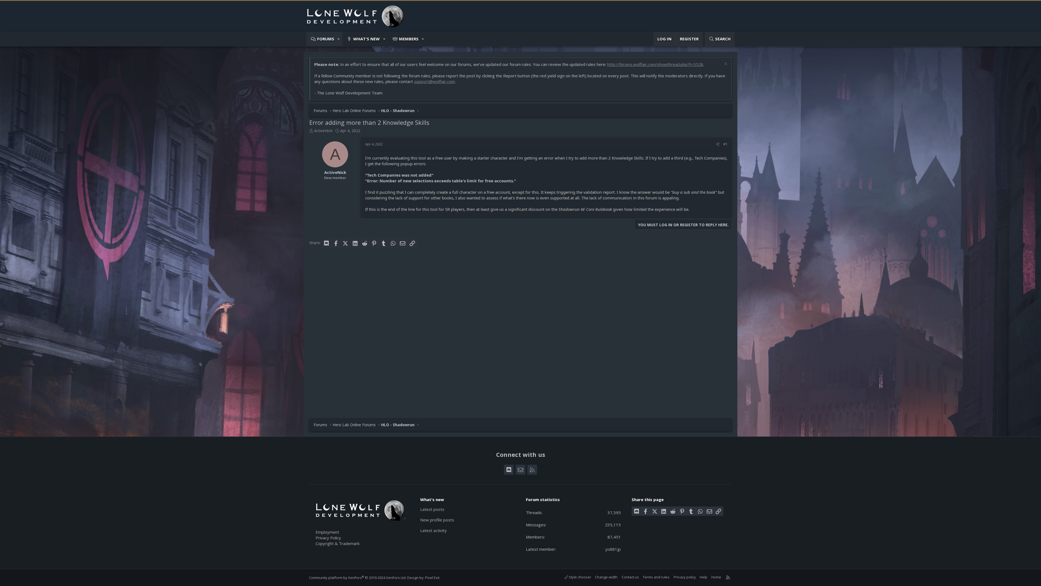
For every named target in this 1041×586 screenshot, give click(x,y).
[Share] (717, 144)
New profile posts (437, 520)
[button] (339, 39)
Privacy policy (685, 577)
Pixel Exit (432, 577)
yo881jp (613, 549)
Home (716, 577)
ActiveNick (323, 130)
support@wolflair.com (434, 81)
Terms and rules (656, 577)
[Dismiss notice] (725, 64)
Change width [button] (606, 577)
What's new (366, 39)
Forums (325, 39)
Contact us (630, 577)
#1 (725, 144)
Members (409, 39)
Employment (327, 532)
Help (703, 577)
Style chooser (579, 577)
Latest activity (433, 530)
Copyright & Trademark (337, 543)
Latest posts (432, 509)
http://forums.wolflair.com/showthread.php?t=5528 (655, 64)
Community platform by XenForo (357, 577)
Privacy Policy (328, 537)
